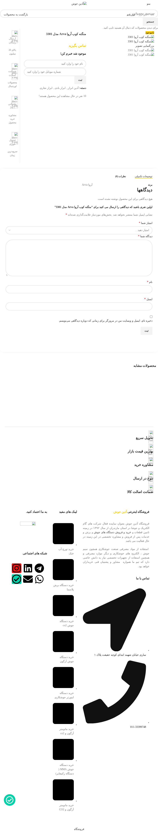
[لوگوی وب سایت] (79, 3)
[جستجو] (4, 4)
